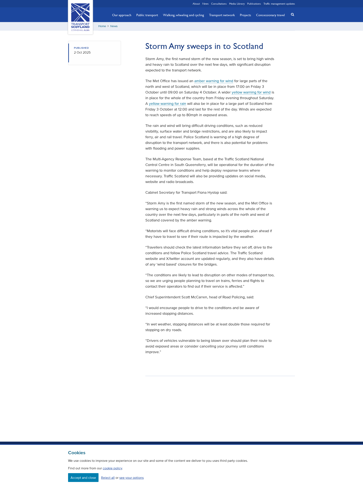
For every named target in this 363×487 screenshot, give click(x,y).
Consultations (219, 3)
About (196, 3)
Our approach (121, 15)
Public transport (147, 15)
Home (102, 26)
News (205, 3)
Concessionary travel (270, 15)
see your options (131, 477)
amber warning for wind (213, 81)
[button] (291, 14)
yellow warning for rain (167, 103)
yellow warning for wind (251, 92)
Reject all (108, 477)
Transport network (222, 15)
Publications (254, 3)
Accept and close (83, 477)
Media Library (237, 3)
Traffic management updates (279, 3)
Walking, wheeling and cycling (183, 15)
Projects (245, 15)
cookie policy (112, 468)
